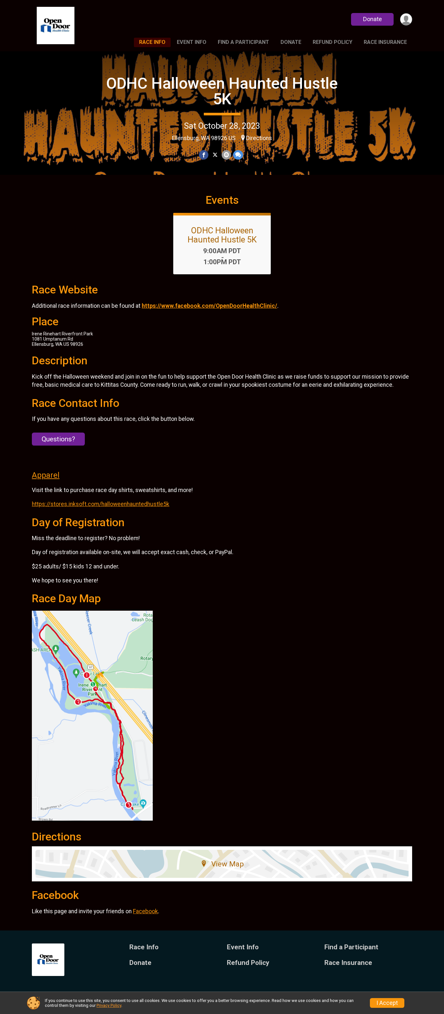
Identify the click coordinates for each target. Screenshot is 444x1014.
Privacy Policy (109, 1005)
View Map (227, 864)
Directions (259, 138)
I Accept (387, 1003)
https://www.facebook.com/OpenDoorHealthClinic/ (209, 306)
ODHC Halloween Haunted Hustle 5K (222, 91)
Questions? (58, 439)
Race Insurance (385, 42)
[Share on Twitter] (215, 155)
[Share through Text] (238, 155)
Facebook (145, 911)
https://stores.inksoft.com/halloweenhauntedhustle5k (100, 504)
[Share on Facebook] (203, 155)
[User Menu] (406, 19)
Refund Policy (332, 42)
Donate (372, 19)
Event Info (191, 42)
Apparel (45, 475)
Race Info (152, 42)
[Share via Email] (226, 155)
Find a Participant (243, 42)
